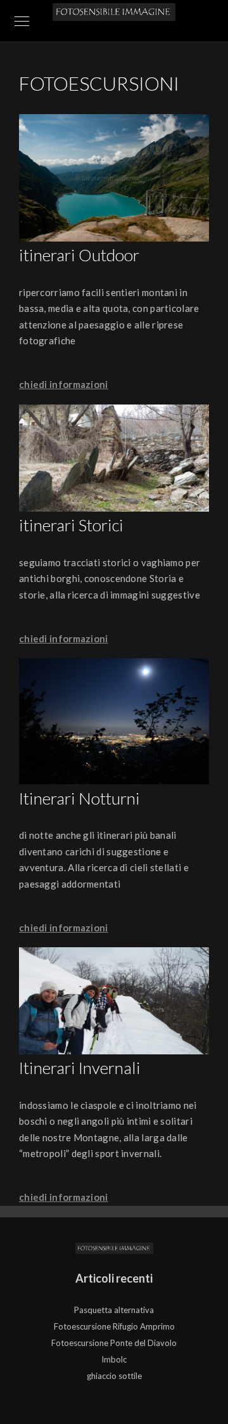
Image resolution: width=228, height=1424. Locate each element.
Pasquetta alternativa (114, 1310)
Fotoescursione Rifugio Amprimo (114, 1326)
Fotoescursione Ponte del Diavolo (114, 1343)
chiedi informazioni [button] (63, 384)
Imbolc (114, 1359)
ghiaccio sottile (114, 1376)
